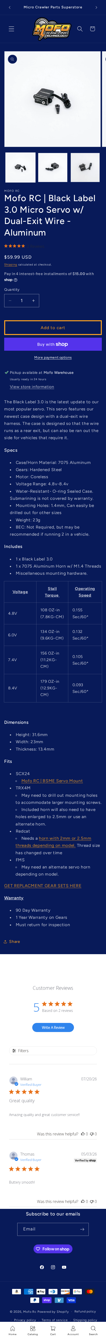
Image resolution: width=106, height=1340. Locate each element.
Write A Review (53, 1027)
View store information (32, 386)
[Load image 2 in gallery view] (53, 167)
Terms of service (55, 1320)
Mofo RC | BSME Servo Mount (52, 780)
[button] (11, 29)
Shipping (10, 264)
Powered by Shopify (53, 1311)
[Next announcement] (96, 7)
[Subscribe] (82, 1229)
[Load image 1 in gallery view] (20, 167)
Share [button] (14, 941)
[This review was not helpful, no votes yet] (91, 1134)
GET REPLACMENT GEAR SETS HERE (42, 885)
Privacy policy (25, 1320)
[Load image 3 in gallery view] (85, 167)
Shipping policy (85, 1320)
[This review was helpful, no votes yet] (83, 1134)
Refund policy (85, 1311)
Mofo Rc (29, 1311)
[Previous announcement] (9, 7)
